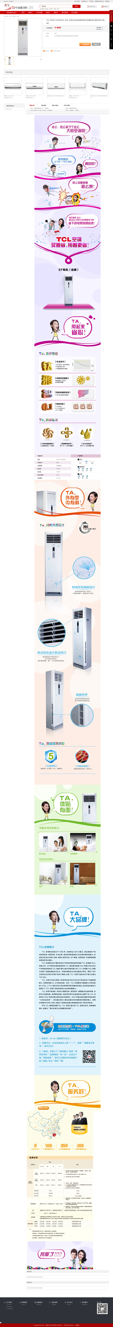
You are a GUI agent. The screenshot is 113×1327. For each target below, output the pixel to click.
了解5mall (8, 1304)
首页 (23, 12)
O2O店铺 (39, 12)
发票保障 (54, 1304)
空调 (55, 9)
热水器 (51, 9)
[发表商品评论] (39, 1277)
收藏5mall (84, 1)
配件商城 (65, 12)
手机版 (91, 1)
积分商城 (74, 12)
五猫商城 (77, 1325)
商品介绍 (31, 105)
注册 (78, 1)
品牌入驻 (101, 1)
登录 (76, 1)
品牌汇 (30, 12)
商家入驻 (24, 1304)
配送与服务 (55, 105)
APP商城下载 (9, 1308)
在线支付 (69, 1304)
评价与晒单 (67, 105)
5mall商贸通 (9, 1306)
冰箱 (58, 9)
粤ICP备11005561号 (57, 1325)
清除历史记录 (8, 109)
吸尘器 (46, 9)
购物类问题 (84, 1304)
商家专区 (107, 1)
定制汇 (48, 12)
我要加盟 (97, 1)
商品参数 (43, 105)
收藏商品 (96, 44)
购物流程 (39, 1304)
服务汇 (56, 12)
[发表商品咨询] (39, 1288)
